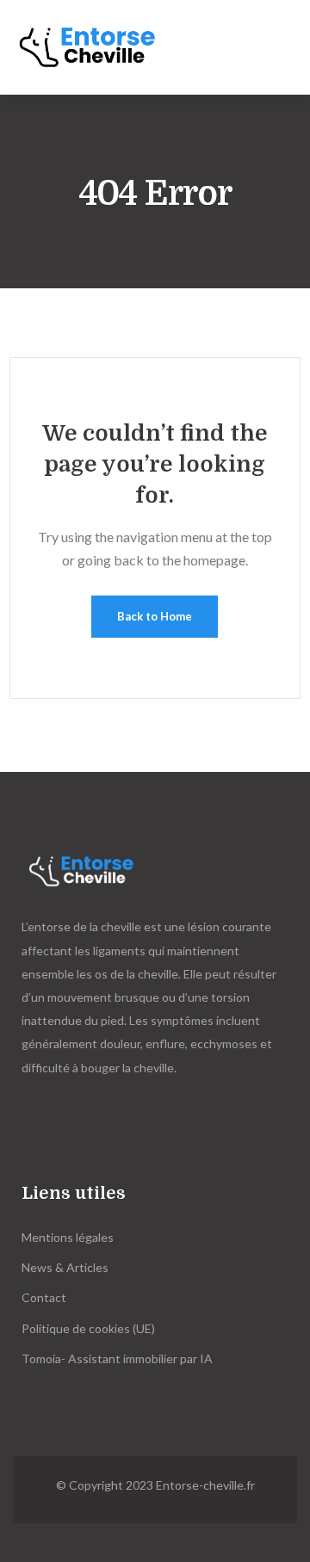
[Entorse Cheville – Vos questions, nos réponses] (99, 47)
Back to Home (154, 616)
